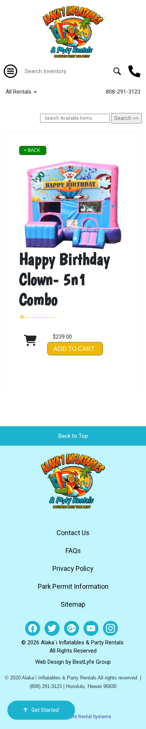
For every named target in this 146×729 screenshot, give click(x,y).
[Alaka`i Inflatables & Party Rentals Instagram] (110, 628)
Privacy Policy (73, 568)
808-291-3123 (123, 91)
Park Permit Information (73, 586)
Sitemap (73, 604)
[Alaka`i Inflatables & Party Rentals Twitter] (52, 628)
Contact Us (73, 533)
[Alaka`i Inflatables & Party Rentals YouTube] (90, 628)
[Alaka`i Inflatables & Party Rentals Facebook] (32, 628)
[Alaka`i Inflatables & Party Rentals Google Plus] (71, 628)
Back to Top (73, 436)
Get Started (45, 710)
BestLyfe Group (92, 662)
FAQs (73, 550)
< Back (32, 150)
